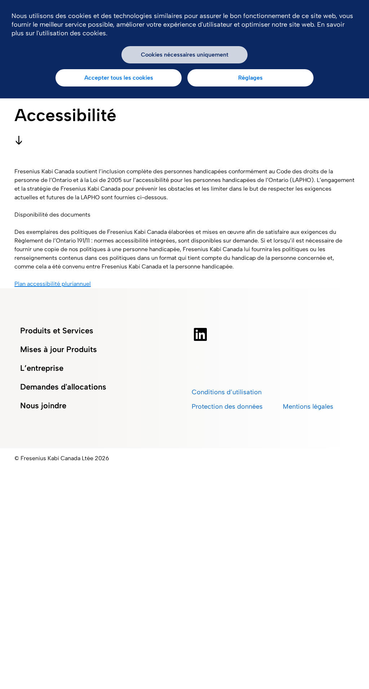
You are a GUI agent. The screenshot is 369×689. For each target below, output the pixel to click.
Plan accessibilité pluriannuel (52, 283)
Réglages (250, 77)
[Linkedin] (200, 334)
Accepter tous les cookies (118, 77)
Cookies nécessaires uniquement (184, 54)
